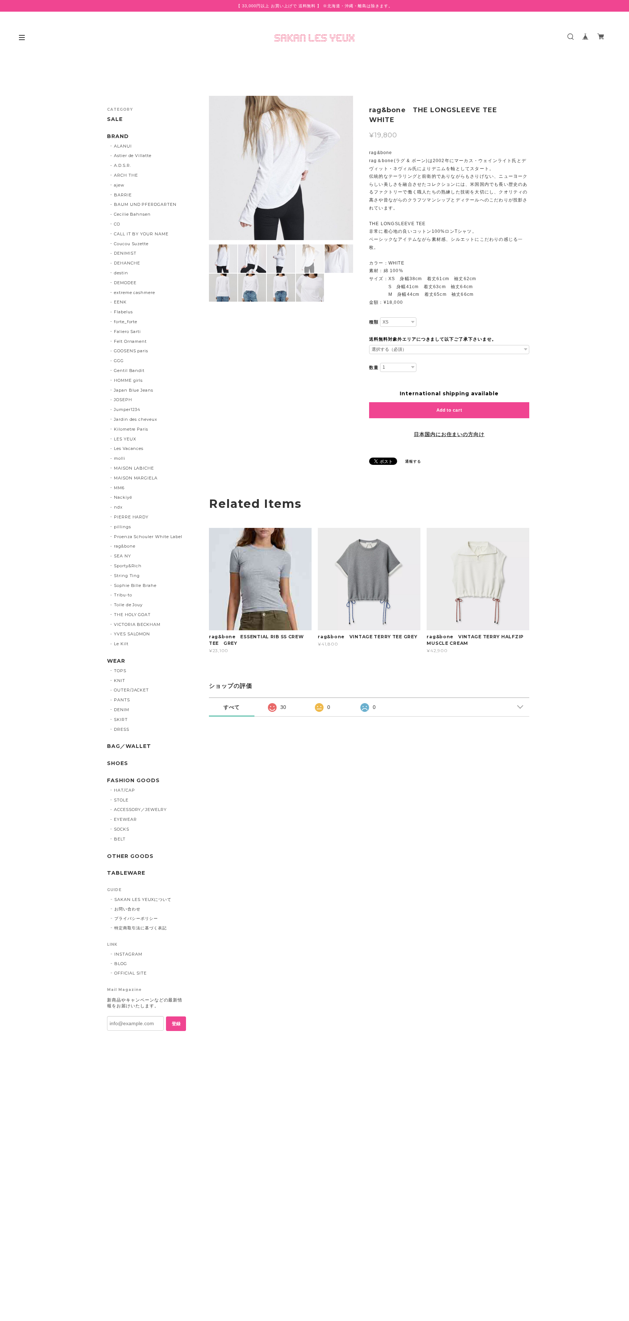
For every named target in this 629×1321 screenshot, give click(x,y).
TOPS (120, 670)
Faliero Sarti (127, 331)
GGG (119, 360)
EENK (120, 302)
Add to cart (449, 410)
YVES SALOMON (132, 633)
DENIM (121, 709)
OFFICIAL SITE (130, 973)
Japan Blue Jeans (133, 390)
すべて (231, 707)
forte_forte (126, 321)
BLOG (120, 963)
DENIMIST (125, 253)
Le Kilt (121, 643)
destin (121, 272)
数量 (374, 367)
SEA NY (122, 555)
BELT (120, 839)
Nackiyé (123, 497)
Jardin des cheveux (135, 419)
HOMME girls (128, 380)
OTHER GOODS (130, 856)
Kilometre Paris (131, 429)
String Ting (127, 575)
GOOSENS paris (131, 350)
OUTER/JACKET (131, 690)
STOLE (121, 800)
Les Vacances (129, 448)
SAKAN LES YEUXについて (142, 899)
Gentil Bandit (129, 370)
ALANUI (123, 146)
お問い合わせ (127, 909)
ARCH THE (126, 175)
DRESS (121, 729)
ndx (118, 507)
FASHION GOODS (133, 780)
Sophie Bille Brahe (135, 585)
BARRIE (123, 194)
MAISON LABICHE (134, 468)
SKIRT (121, 719)
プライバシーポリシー (136, 918)
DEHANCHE (127, 263)
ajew (119, 185)
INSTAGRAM (128, 954)
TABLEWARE (126, 873)
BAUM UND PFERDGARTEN (145, 204)
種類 (374, 322)
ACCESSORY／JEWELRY (140, 809)
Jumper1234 (127, 409)
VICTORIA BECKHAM (137, 624)
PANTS (122, 699)
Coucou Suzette (131, 243)
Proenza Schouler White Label (148, 536)
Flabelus (123, 311)
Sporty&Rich (128, 565)
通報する (413, 461)
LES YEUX (125, 439)
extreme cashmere (134, 292)
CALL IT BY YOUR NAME (141, 233)
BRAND (118, 136)
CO (117, 224)
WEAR (116, 661)
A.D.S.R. (122, 165)
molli (119, 458)
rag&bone (124, 546)
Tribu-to (123, 594)
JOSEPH (123, 399)
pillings (122, 526)
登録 (176, 1023)
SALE (115, 119)
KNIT (119, 680)
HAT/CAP (124, 790)
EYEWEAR (125, 819)
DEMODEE (125, 282)
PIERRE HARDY (131, 517)
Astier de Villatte (132, 155)
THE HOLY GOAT (132, 614)
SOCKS (121, 829)
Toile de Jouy (128, 604)
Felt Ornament (130, 341)
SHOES (117, 763)
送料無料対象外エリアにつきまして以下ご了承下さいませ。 (433, 339)
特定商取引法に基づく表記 (140, 927)
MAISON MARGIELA (136, 478)
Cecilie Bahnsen (132, 214)
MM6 (119, 487)
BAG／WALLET (129, 746)
